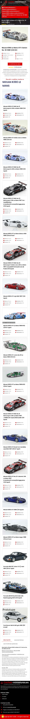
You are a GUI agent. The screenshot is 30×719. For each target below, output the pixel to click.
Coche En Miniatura (9, 7)
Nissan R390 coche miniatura (10, 11)
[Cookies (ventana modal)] (2, 716)
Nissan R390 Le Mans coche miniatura (12, 13)
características (19, 640)
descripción (6, 640)
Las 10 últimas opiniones (10, 644)
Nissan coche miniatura (9, 9)
